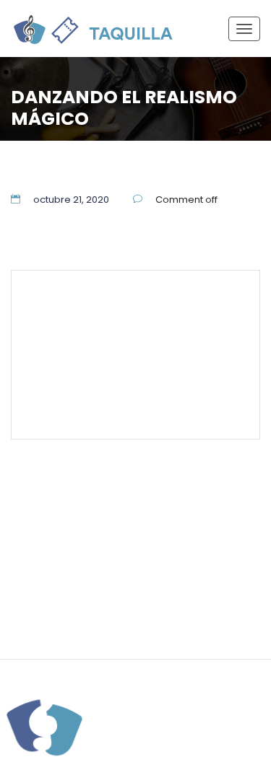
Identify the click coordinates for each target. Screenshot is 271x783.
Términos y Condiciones (126, 366)
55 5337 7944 (203, 301)
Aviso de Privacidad (200, 597)
